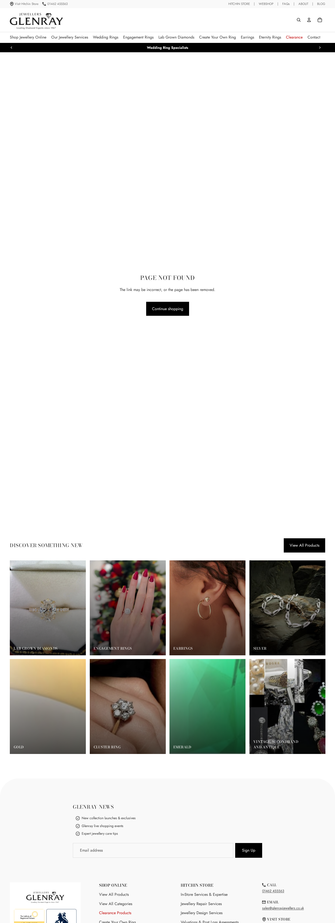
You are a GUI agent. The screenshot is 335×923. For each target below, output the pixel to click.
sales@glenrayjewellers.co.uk (283, 908)
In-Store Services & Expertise (204, 894)
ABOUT (303, 3)
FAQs (286, 3)
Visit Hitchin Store (27, 3)
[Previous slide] (11, 47)
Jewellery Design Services (201, 913)
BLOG (321, 3)
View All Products (304, 545)
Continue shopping (167, 309)
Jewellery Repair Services (201, 904)
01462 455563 (57, 3)
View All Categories (115, 904)
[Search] (298, 19)
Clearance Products (115, 913)
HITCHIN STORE (239, 3)
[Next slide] (319, 47)
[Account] (309, 19)
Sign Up (248, 850)
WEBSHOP (266, 3)
